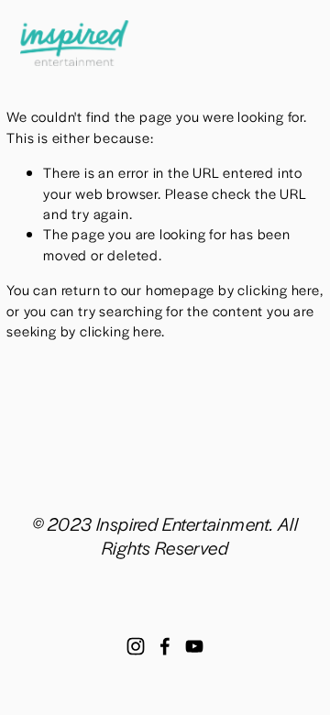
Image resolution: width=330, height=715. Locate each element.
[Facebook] (165, 646)
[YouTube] (194, 646)
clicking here (278, 289)
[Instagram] (135, 646)
